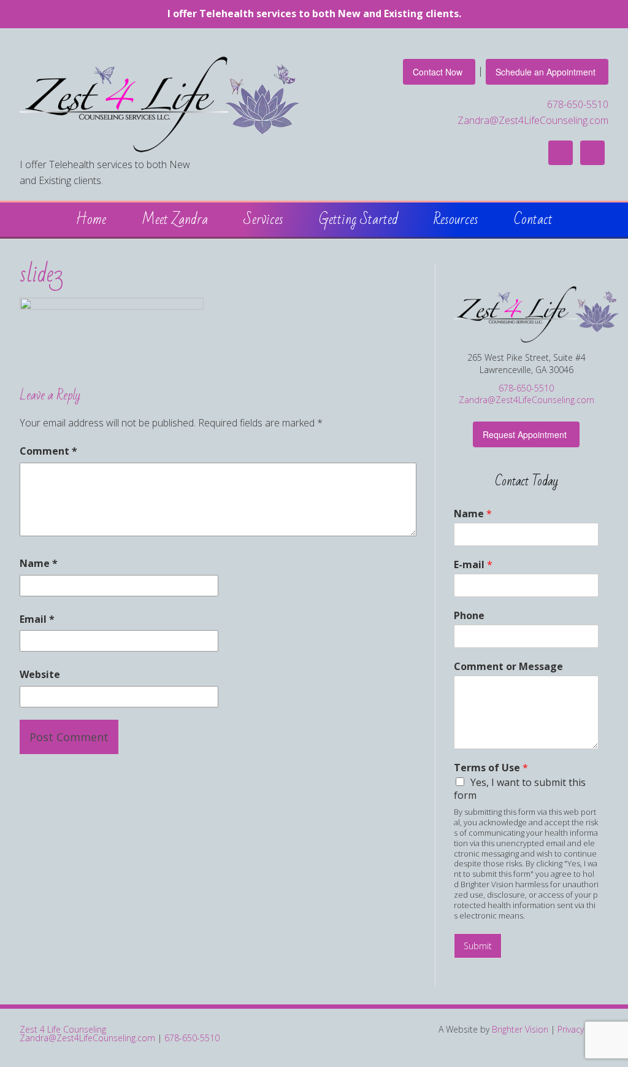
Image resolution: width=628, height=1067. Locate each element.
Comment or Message (508, 666)
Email (37, 619)
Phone (469, 615)
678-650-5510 (577, 104)
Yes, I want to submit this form (520, 789)
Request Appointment (525, 434)
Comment (48, 451)
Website (40, 674)
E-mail (473, 564)
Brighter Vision (520, 1029)
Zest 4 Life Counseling (63, 1029)
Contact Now (437, 72)
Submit (478, 946)
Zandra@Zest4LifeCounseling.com (533, 120)
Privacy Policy (582, 1029)
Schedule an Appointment (545, 72)
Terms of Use (491, 767)
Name (39, 563)
